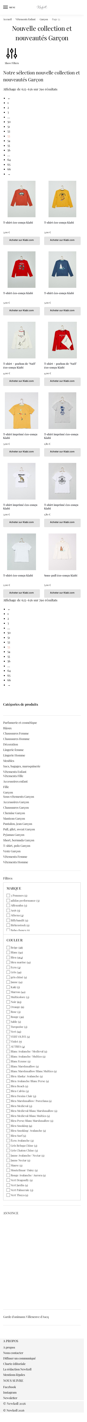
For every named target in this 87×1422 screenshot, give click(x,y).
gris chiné (17, 977)
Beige (14, 947)
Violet (14, 1041)
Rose (14, 1011)
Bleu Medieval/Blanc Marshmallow (32, 1110)
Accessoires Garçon (16, 802)
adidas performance (23, 900)
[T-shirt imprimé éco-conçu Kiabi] (21, 410)
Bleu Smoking (19, 1125)
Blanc (14, 952)
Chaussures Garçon (16, 807)
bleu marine (18, 962)
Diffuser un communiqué (19, 1358)
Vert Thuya (17, 1195)
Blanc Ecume (19, 1061)
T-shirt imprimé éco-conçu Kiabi (20, 436)
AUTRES (16, 1046)
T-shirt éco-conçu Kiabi (18, 222)
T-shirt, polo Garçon (16, 846)
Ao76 (13, 910)
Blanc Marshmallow (23, 1066)
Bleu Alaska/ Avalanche (25, 1076)
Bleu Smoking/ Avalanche (26, 1130)
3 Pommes (17, 895)
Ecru (14, 967)
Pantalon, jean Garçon (17, 824)
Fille (6, 787)
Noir (13, 1002)
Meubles (8, 761)
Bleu (13, 957)
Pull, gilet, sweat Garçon (19, 829)
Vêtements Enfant (25, 19)
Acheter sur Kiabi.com (21, 240)
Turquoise (17, 1026)
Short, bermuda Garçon (18, 840)
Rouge (15, 1017)
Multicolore (18, 997)
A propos (9, 1347)
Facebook (9, 1387)
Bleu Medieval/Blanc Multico (28, 1116)
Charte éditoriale (14, 1364)
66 (9, 169)
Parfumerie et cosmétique (20, 723)
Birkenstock (18, 925)
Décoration (10, 744)
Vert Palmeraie (20, 1190)
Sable (14, 1021)
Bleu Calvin (18, 1091)
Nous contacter (13, 1353)
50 (9, 121)
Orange (15, 1007)
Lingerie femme (13, 750)
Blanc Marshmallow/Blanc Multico (32, 1071)
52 (8, 131)
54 (8, 140)
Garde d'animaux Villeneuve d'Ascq (26, 1317)
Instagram (9, 1392)
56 (8, 150)
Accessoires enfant (15, 781)
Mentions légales (14, 1375)
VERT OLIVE (18, 1036)
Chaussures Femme (16, 733)
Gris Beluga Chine (22, 1145)
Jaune (14, 982)
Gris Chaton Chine (22, 1150)
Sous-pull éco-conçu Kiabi (60, 575)
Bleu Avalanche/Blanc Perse (28, 1081)
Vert (13, 1031)
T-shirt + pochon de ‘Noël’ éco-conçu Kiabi (19, 365)
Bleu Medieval (19, 1106)
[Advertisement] (43, 1261)
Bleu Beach (17, 1086)
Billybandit (17, 920)
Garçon (44, 19)
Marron (15, 992)
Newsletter (10, 1398)
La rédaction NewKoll (17, 1369)
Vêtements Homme (15, 862)
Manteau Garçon (14, 818)
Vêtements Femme (15, 857)
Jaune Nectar (19, 1160)
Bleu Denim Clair (21, 1096)
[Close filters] (4, 1336)
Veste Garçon (11, 851)
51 (8, 126)
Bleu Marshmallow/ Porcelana (29, 1101)
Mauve (15, 1165)
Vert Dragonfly (20, 1180)
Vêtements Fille (13, 776)
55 (8, 145)
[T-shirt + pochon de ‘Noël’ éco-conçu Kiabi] (21, 340)
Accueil (7, 19)
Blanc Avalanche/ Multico (26, 1056)
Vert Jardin (17, 1185)
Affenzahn (17, 905)
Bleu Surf (16, 1135)
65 (8, 164)
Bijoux (7, 728)
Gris (13, 972)
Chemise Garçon (14, 813)
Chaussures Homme (16, 739)
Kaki (13, 987)
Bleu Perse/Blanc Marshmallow (30, 1120)
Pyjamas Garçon (13, 835)
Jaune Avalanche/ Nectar (26, 1155)
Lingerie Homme (14, 755)
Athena (15, 915)
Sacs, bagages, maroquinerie (21, 766)
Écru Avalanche (20, 1140)
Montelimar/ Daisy (22, 1170)
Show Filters (12, 63)
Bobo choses (18, 930)
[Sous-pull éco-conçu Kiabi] (62, 551)
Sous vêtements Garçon (18, 797)
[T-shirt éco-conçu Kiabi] (21, 199)
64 (9, 159)
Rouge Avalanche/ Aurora (26, 1175)
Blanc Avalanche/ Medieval (27, 1051)
